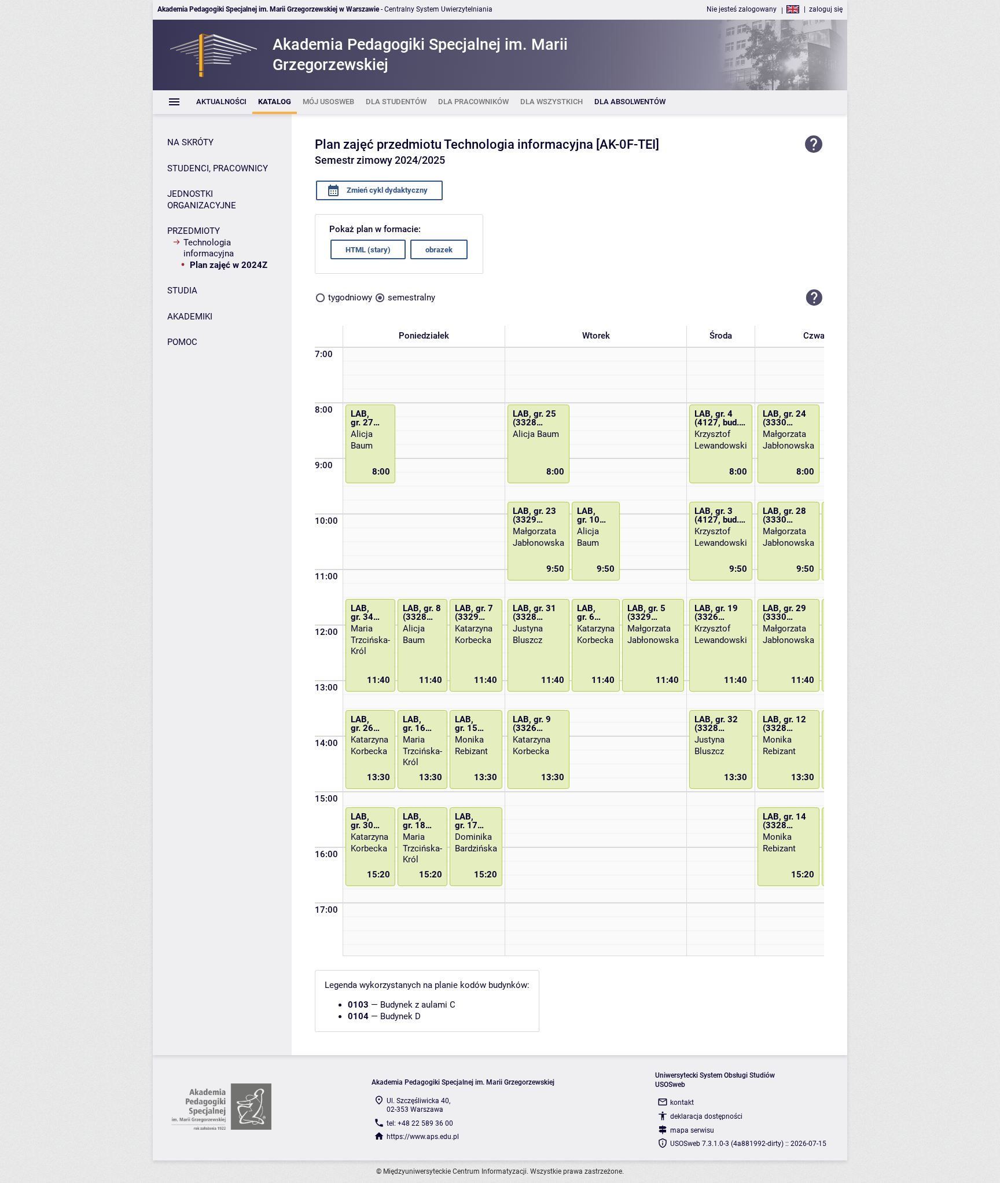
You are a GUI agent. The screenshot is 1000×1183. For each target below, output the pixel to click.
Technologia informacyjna (208, 248)
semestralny (411, 297)
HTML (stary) (368, 249)
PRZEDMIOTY (193, 231)
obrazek (439, 249)
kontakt (682, 1102)
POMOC (182, 342)
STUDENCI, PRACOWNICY (217, 168)
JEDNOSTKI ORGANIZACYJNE (201, 200)
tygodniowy (350, 297)
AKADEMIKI (189, 316)
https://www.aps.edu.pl (423, 1137)
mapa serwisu (692, 1130)
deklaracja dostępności (706, 1116)
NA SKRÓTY (190, 142)
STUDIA (182, 290)
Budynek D (400, 1016)
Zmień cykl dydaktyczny (386, 190)
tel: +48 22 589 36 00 (420, 1123)
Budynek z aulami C (417, 1005)
